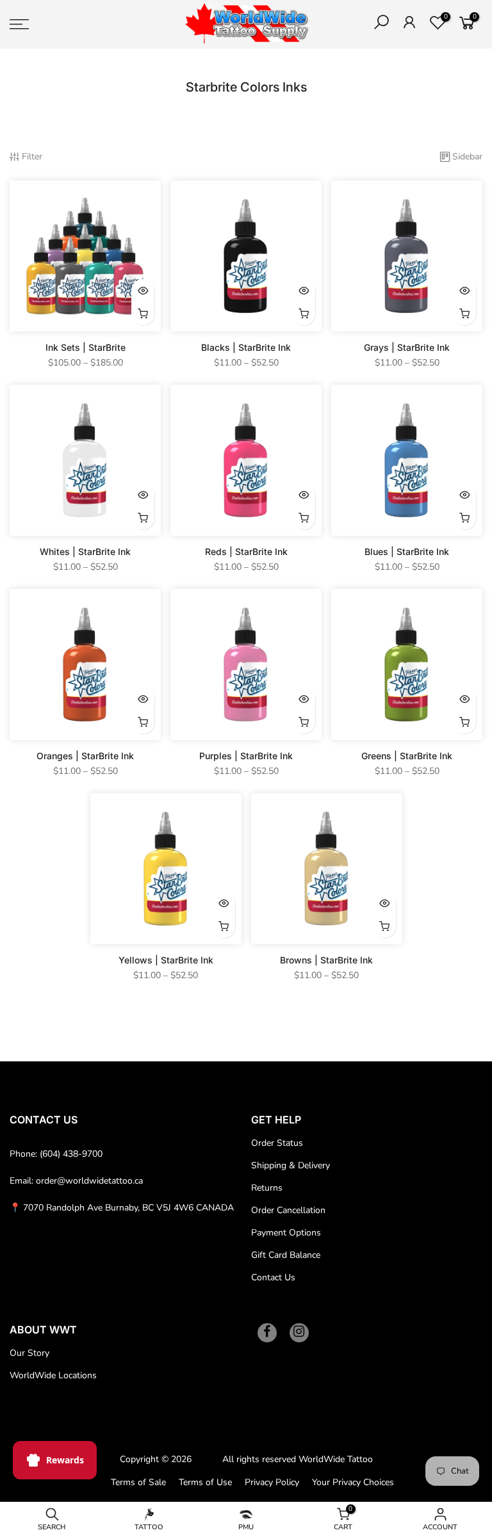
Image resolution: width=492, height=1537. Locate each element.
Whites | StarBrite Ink (85, 551)
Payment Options (286, 1233)
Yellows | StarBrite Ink (166, 959)
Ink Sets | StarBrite (85, 347)
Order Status (277, 1143)
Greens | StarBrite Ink (406, 755)
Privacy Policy (272, 1482)
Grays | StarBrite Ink (407, 347)
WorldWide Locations (53, 1375)
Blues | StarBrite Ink (407, 551)
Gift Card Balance (285, 1255)
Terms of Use (205, 1482)
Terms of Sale (138, 1482)
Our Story (29, 1353)
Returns (267, 1188)
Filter (32, 156)
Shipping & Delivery (290, 1165)
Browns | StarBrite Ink (326, 959)
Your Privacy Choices (353, 1482)
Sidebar (467, 156)
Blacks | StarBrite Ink (246, 347)
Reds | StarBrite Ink (246, 551)
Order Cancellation (288, 1210)
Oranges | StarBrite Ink (85, 755)
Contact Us (273, 1277)
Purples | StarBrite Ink (246, 755)
